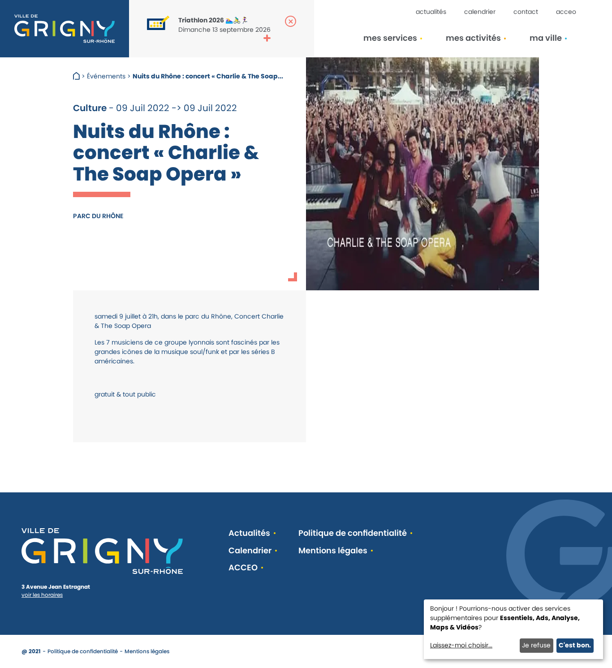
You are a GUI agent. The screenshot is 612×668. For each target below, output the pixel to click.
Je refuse (536, 645)
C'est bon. (575, 645)
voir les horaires (42, 595)
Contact (525, 11)
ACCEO (566, 11)
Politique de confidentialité (352, 533)
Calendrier (480, 11)
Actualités (431, 11)
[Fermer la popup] (290, 21)
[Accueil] (77, 76)
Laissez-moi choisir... (461, 645)
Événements (106, 76)
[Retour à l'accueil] (64, 28)
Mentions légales (332, 551)
